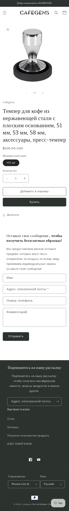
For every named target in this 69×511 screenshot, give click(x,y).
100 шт (11, 162)
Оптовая (12, 427)
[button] (5, 13)
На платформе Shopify (43, 504)
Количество (10, 171)
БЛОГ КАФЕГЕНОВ (19, 443)
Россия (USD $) (20, 484)
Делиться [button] (13, 214)
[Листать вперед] (43, 93)
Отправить (16, 336)
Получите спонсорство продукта (28, 435)
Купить (35, 202)
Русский (49, 484)
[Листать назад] (26, 93)
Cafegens (27, 504)
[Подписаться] (57, 401)
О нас (11, 418)
